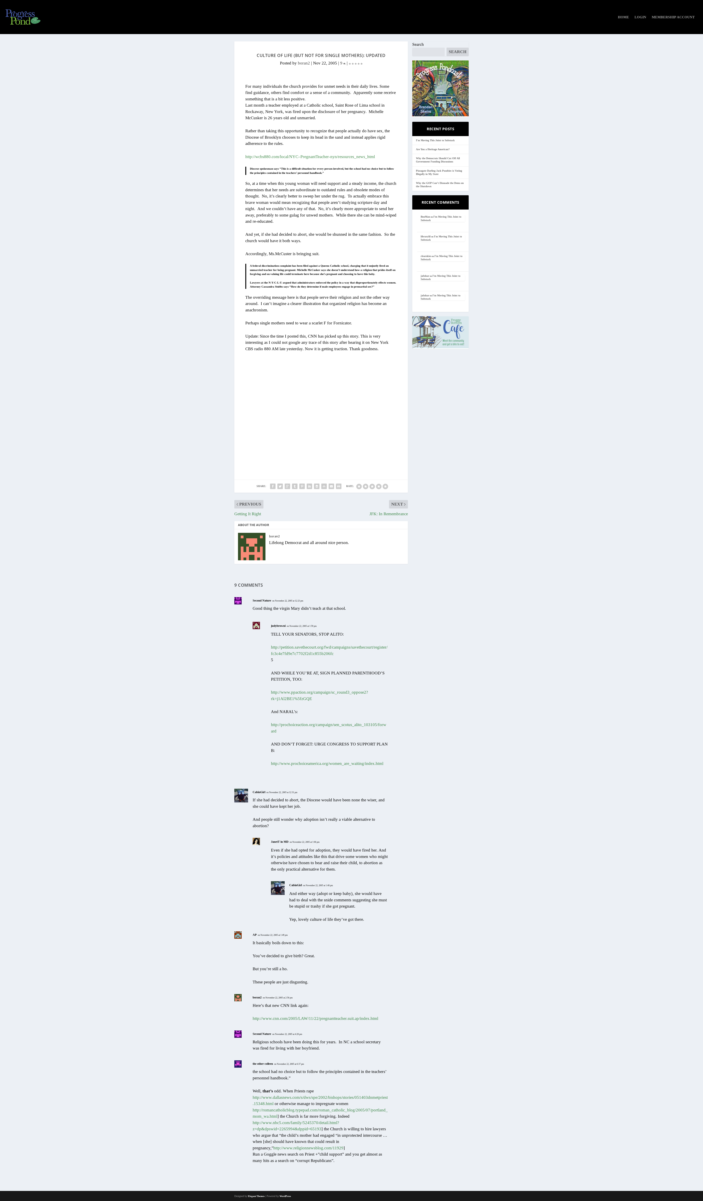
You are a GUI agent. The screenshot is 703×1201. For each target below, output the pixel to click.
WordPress (285, 1196)
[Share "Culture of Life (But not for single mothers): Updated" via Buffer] (316, 486)
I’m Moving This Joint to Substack (435, 140)
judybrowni (278, 625)
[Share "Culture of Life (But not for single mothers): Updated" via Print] (338, 486)
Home (623, 17)
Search (418, 44)
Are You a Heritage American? (433, 149)
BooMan (425, 216)
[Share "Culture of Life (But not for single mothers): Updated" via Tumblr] (294, 486)
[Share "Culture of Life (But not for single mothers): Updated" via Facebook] (272, 486)
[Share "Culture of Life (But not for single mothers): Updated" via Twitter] (280, 486)
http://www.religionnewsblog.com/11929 (308, 1148)
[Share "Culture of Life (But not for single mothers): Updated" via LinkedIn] (309, 486)
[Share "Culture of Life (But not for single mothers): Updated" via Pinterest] (302, 486)
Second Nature (262, 600)
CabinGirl (259, 792)
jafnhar (425, 276)
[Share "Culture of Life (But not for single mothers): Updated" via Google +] (287, 486)
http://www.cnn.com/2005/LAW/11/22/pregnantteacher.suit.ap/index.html (315, 1018)
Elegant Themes (256, 1196)
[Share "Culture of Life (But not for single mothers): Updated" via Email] (331, 486)
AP (255, 934)
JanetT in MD (280, 841)
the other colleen (263, 1063)
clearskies (426, 256)
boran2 (304, 63)
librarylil (426, 236)
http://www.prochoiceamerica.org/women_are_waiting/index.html (327, 763)
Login (640, 17)
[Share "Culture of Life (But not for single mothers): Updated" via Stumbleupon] (324, 486)
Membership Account (673, 17)
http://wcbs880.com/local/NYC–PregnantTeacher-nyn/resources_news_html (310, 156)
